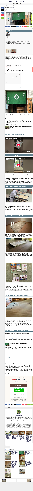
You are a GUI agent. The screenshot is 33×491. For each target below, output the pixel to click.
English (6, 7)
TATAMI (11, 7)
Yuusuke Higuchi (18, 415)
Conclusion (6, 83)
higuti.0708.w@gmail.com (16, 338)
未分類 (8, 7)
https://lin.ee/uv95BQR (15, 336)
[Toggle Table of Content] (19, 74)
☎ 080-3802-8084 (18, 396)
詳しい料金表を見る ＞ (18, 385)
